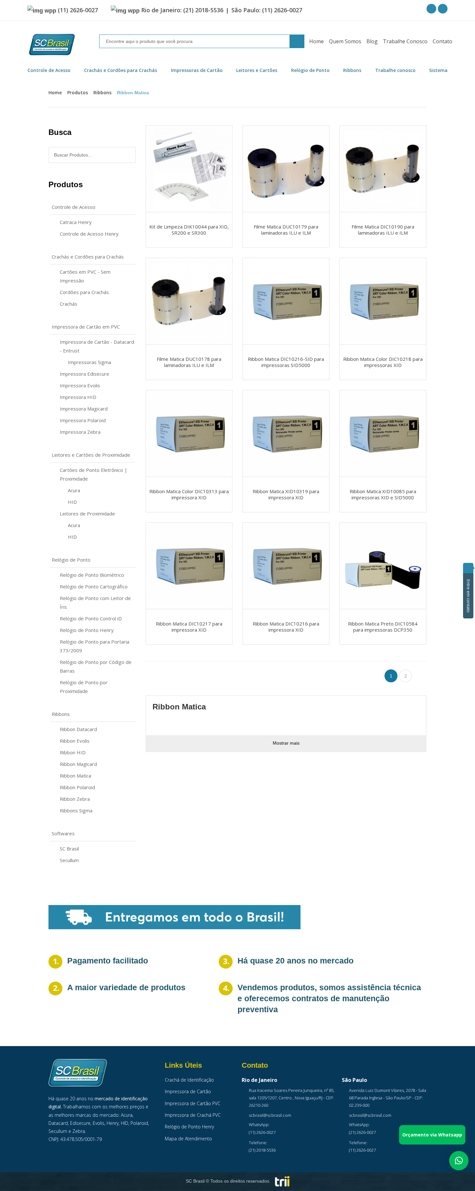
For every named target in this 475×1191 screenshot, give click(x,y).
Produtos (77, 92)
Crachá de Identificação (189, 1080)
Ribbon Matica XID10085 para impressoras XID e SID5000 (383, 494)
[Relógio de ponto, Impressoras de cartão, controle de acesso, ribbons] (52, 45)
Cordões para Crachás (84, 292)
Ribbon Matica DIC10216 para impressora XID (286, 626)
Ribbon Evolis (75, 741)
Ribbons (102, 92)
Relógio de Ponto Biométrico (92, 575)
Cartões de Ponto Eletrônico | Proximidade (93, 474)
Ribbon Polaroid (77, 787)
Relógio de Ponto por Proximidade (84, 686)
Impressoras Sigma (89, 362)
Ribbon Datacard (78, 729)
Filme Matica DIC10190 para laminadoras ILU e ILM (383, 229)
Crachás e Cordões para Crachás (88, 256)
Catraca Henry (76, 222)
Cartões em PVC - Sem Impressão (85, 276)
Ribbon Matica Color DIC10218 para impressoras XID (383, 361)
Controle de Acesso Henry (89, 233)
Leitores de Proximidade (87, 513)
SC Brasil (69, 848)
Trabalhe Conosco (405, 41)
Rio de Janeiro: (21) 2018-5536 (182, 10)
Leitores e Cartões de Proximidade (91, 455)
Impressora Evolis (80, 385)
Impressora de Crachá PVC (193, 1115)
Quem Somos (345, 41)
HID (72, 502)
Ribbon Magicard (78, 764)
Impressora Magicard (84, 408)
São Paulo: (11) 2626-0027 (266, 10)
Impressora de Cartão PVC (192, 1103)
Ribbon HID (73, 752)
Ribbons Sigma (76, 810)
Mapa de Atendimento (188, 1138)
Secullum (69, 860)
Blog (372, 41)
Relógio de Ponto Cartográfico (94, 586)
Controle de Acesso (73, 207)
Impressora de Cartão (188, 1091)
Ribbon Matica (75, 775)
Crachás (68, 303)
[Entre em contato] (468, 568)
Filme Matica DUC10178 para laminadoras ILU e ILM (189, 361)
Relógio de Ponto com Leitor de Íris (95, 602)
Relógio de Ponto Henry (87, 630)
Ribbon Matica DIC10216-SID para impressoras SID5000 (286, 361)
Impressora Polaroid (83, 420)
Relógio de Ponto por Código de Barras (96, 666)
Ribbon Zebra (75, 799)
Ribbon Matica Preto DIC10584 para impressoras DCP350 (382, 626)
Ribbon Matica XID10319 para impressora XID (286, 494)
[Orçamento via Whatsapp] (459, 1160)
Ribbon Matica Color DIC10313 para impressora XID (189, 494)
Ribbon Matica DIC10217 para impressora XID (189, 626)
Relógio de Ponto (71, 559)
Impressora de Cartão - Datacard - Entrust (97, 346)
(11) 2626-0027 (78, 10)
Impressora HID (78, 397)
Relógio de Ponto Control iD (91, 618)
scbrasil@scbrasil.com (270, 1115)
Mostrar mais (286, 743)
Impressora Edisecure (84, 374)
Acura (74, 490)
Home (316, 41)
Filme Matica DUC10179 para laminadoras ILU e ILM (286, 229)
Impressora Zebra (80, 432)
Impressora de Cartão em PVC (86, 326)
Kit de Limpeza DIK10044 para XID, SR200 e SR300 (189, 229)
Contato (442, 41)
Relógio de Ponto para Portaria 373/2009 (94, 646)
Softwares (63, 833)
